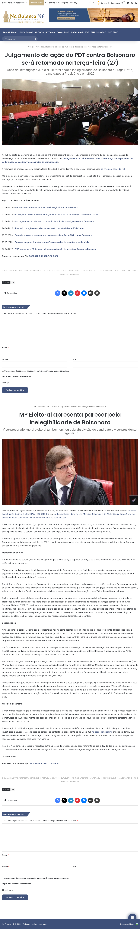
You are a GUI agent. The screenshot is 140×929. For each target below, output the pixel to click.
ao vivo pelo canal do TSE (113, 169)
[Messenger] (84, 293)
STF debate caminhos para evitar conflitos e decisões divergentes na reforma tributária (82, 3)
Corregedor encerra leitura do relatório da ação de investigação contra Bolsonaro (54, 221)
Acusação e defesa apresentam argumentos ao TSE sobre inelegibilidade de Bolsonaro (57, 214)
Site (74, 359)
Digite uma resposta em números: (16, 376)
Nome (5, 348)
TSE (12, 282)
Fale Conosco (98, 32)
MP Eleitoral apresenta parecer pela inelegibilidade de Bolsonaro (46, 207)
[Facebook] (57, 293)
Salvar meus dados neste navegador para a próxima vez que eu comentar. (36, 371)
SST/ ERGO (113, 32)
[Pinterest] (77, 293)
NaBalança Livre (80, 32)
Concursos (63, 32)
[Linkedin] (71, 293)
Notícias (50, 32)
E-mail (5, 359)
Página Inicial (10, 32)
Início (32, 47)
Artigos (39, 32)
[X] (64, 293)
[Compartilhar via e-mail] (90, 293)
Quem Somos (26, 32)
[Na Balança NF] (23, 17)
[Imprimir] (97, 293)
